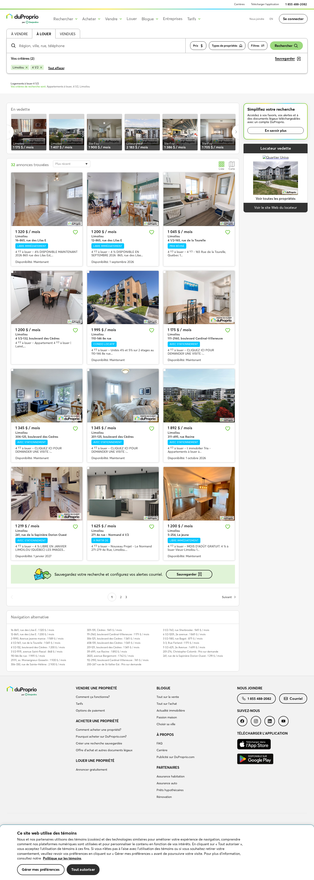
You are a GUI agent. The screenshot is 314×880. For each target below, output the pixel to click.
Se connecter (293, 19)
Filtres (255, 45)
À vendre (19, 34)
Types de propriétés (224, 45)
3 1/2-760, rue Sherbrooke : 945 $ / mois (186, 630)
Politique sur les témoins (62, 858)
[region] (157, 852)
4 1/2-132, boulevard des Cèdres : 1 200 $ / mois (38, 647)
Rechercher (283, 45)
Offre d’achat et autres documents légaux (104, 750)
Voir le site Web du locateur (275, 207)
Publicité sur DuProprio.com (175, 757)
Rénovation (164, 797)
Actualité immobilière (171, 710)
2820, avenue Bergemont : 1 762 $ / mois (110, 655)
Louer (132, 18)
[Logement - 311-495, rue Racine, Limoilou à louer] (199, 395)
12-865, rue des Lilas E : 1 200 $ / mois (32, 634)
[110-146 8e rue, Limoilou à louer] (122, 297)
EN (271, 18)
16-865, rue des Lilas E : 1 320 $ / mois (32, 630)
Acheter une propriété (97, 721)
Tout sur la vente (168, 697)
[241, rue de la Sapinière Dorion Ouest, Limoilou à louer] (46, 493)
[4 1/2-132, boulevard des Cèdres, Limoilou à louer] (46, 297)
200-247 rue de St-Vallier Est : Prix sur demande (114, 664)
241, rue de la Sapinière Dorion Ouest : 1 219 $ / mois (193, 655)
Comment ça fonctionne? (93, 697)
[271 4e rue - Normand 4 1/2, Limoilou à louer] (122, 493)
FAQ (160, 743)
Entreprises (172, 18)
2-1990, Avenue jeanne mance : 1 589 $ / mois (37, 638)
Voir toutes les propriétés (275, 198)
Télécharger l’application (265, 4)
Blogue (163, 688)
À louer (44, 34)
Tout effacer (56, 68)
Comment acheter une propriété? (98, 730)
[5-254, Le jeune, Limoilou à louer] (199, 493)
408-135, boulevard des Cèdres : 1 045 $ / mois (113, 642)
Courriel (296, 698)
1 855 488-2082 (296, 4)
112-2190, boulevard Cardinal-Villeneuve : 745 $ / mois (117, 660)
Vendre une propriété (96, 688)
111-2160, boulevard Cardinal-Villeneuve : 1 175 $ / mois (118, 634)
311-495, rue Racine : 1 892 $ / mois (107, 651)
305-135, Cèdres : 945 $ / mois (104, 630)
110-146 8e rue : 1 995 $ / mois (28, 655)
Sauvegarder (187, 574)
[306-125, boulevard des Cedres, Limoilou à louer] (46, 395)
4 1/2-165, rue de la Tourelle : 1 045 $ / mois (35, 642)
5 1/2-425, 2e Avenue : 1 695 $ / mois (184, 647)
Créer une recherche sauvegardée (99, 743)
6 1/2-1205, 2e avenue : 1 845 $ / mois (184, 634)
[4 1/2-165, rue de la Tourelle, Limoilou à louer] (199, 199)
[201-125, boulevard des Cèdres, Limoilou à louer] (122, 395)
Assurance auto (167, 783)
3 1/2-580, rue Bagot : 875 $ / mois (182, 638)
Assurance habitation (171, 776)
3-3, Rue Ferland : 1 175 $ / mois (181, 642)
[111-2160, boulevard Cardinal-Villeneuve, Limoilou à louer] (199, 297)
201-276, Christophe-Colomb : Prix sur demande (190, 651)
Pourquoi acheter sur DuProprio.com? (101, 736)
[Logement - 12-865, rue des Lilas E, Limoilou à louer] (122, 199)
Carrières (239, 4)
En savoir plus (275, 130)
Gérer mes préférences (41, 869)
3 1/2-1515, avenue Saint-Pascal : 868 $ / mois (36, 651)
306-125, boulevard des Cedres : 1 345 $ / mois (113, 638)
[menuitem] (114, 700)
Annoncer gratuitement (91, 769)
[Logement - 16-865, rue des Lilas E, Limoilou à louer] (46, 199)
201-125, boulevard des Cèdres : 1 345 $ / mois (113, 647)
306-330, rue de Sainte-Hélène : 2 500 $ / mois (38, 664)
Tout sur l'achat (167, 704)
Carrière (162, 750)
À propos (165, 734)
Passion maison (167, 717)
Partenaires (168, 767)
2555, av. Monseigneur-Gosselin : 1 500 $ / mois (38, 660)
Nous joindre (256, 18)
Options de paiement (90, 710)
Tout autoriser (83, 869)
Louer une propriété (95, 760)
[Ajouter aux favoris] (75, 232)
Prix (195, 45)
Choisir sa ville (166, 724)
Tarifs (79, 704)
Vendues (67, 34)
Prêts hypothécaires (170, 790)
